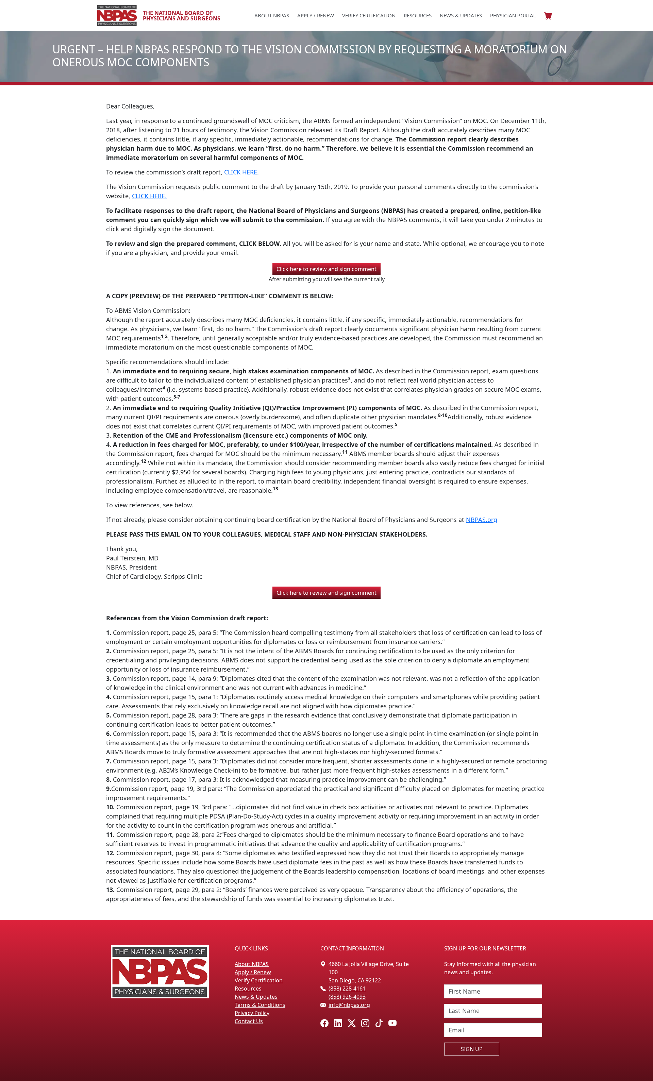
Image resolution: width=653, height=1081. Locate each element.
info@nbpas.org (349, 1005)
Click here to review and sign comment (326, 269)
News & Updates (256, 996)
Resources (248, 988)
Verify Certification (369, 15)
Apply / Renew (315, 15)
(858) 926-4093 (347, 996)
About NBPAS (252, 964)
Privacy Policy (252, 1013)
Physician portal (513, 15)
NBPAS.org (481, 520)
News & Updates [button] (461, 15)
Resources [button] (418, 15)
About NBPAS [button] (271, 15)
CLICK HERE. (149, 196)
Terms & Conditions (260, 1005)
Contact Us (249, 1021)
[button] (548, 15)
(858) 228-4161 (347, 988)
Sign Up (472, 1049)
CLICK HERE (240, 172)
